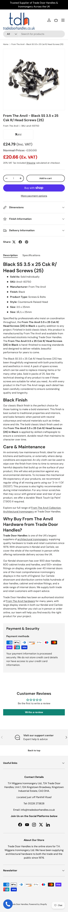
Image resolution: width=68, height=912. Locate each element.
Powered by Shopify (38, 904)
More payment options (34, 196)
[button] (56, 20)
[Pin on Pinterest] (26, 242)
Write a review (34, 712)
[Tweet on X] (14, 242)
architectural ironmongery (32, 539)
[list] (34, 79)
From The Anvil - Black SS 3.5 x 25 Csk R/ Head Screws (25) (37, 44)
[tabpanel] (34, 439)
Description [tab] (10, 255)
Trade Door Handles (19, 904)
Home (5, 44)
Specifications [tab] (31, 255)
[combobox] (34, 34)
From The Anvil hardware (20, 601)
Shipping (30, 162)
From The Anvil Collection (46, 507)
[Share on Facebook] (20, 242)
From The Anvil (10, 125)
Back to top (34, 750)
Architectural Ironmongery (18, 511)
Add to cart (45, 178)
